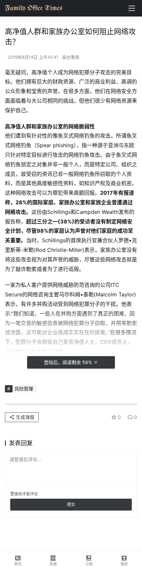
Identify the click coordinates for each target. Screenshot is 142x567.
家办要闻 (70, 57)
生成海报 (24, 417)
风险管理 (24, 388)
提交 (71, 504)
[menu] (132, 8)
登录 (14, 493)
